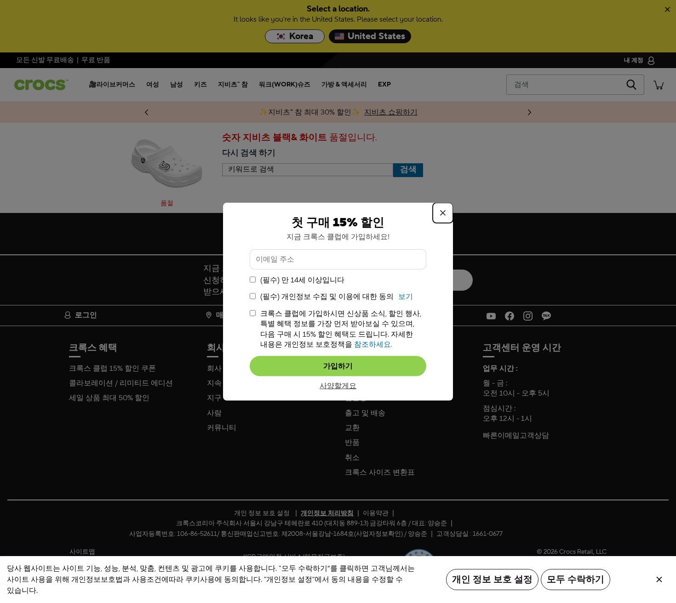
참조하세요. (373, 344)
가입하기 (338, 366)
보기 (405, 296)
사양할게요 (338, 386)
